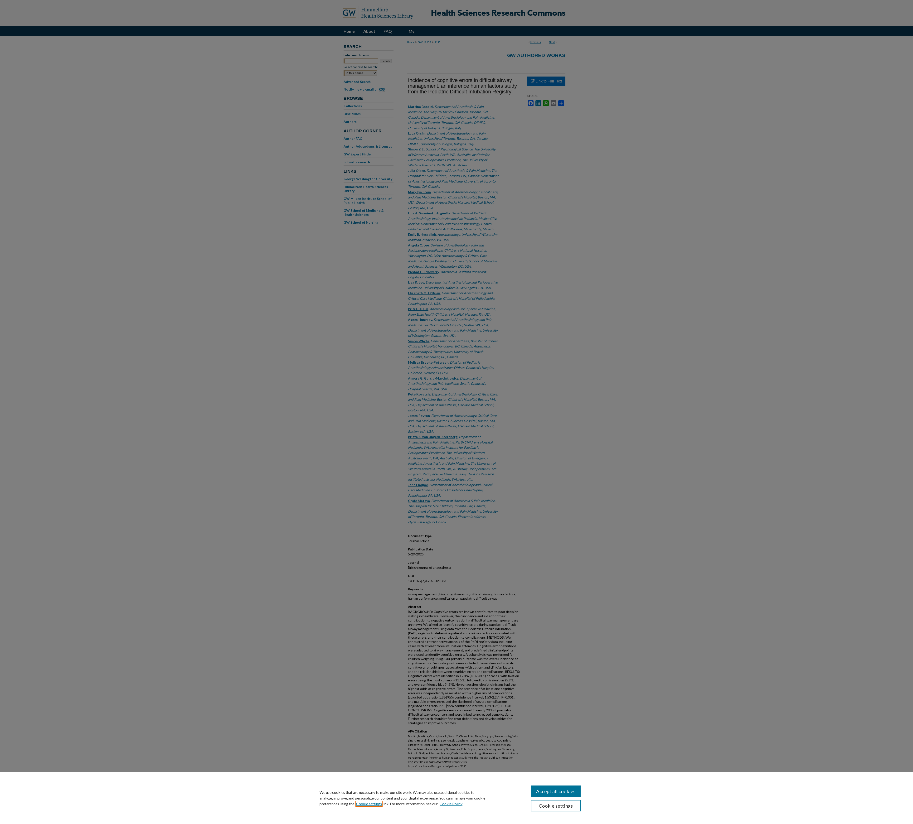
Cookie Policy (451, 803)
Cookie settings (369, 803)
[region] (456, 798)
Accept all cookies (555, 791)
